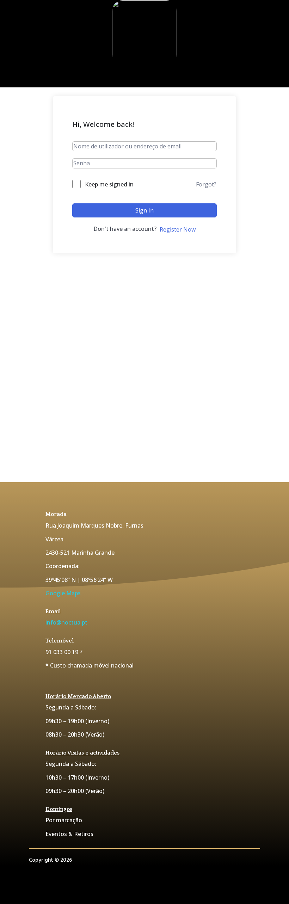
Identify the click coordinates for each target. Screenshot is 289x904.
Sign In (144, 210)
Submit (242, 446)
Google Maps (63, 593)
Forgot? (206, 184)
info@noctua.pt (66, 622)
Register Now (178, 229)
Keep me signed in (109, 184)
